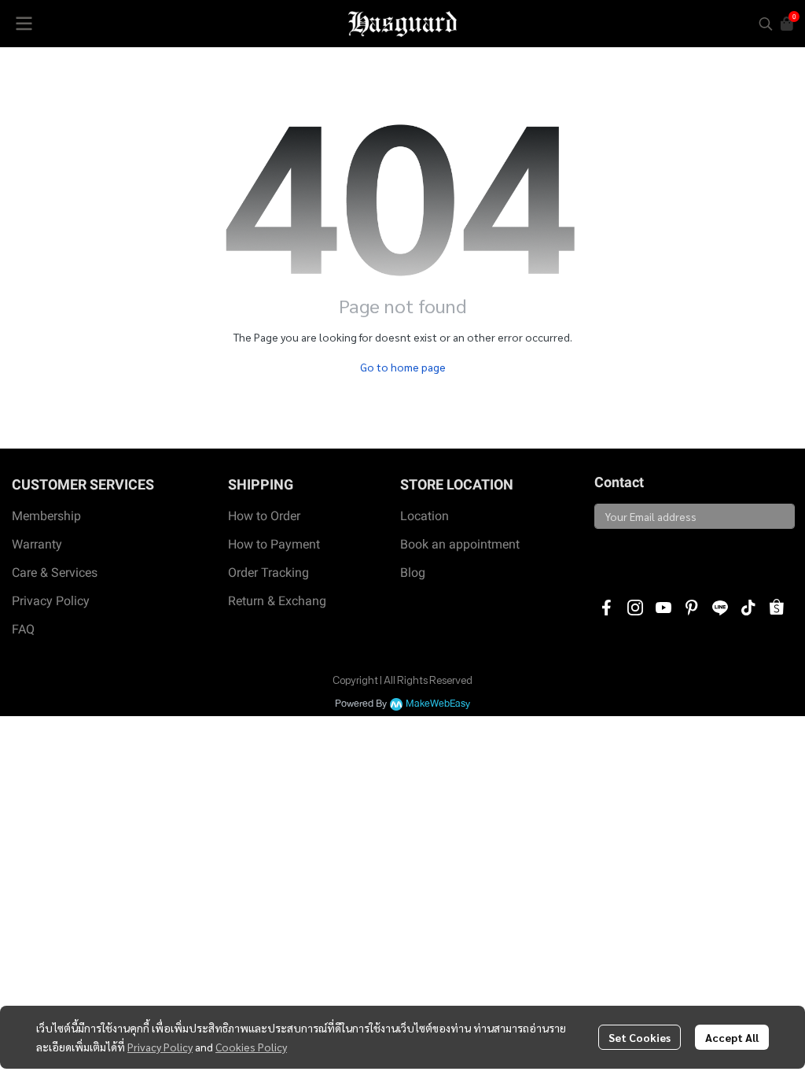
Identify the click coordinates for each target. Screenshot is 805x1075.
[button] (766, 24)
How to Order (264, 515)
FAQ (23, 629)
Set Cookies (639, 1037)
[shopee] (776, 607)
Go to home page (403, 367)
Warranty (37, 544)
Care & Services (54, 572)
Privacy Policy (160, 1047)
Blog (412, 572)
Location (424, 515)
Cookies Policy (251, 1047)
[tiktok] (748, 607)
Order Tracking (268, 572)
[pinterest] (691, 607)
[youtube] (663, 607)
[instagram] (635, 607)
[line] (720, 607)
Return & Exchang (277, 600)
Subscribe (631, 556)
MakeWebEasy (438, 704)
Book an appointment (460, 544)
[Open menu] (23, 23)
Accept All (732, 1037)
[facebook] (606, 607)
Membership (46, 515)
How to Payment (274, 544)
